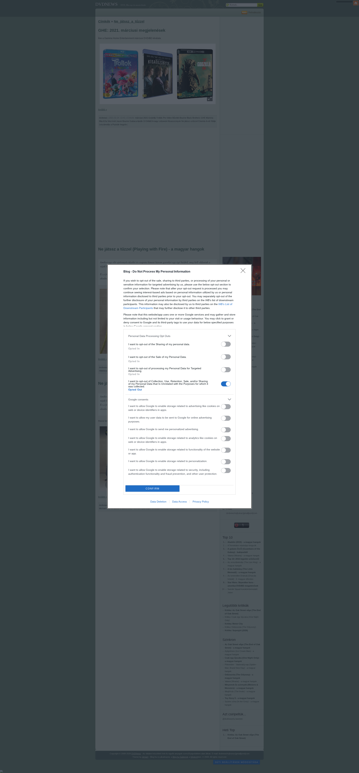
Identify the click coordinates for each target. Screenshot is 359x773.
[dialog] (179, 386)
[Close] (244, 271)
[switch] (226, 344)
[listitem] (179, 336)
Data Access (179, 501)
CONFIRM (152, 488)
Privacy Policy (201, 501)
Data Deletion (158, 501)
